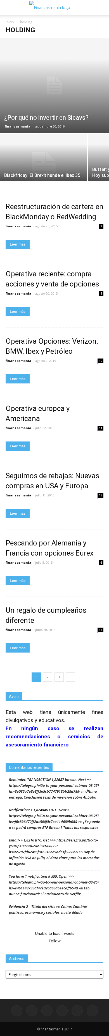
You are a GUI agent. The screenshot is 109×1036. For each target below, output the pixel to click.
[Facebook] (16, 1010)
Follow (55, 940)
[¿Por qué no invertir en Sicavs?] (54, 85)
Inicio (10, 22)
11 (100, 428)
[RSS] (62, 1010)
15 (100, 495)
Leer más (17, 244)
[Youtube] (92, 1010)
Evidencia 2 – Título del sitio (32, 906)
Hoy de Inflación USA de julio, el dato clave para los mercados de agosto (54, 857)
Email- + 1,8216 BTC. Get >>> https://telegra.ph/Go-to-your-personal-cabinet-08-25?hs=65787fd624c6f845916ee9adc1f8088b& (53, 846)
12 (100, 361)
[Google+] (31, 1010)
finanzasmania (17, 126)
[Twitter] (77, 1010)
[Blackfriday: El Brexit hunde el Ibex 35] (43, 166)
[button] (101, 7)
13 (100, 630)
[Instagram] (47, 1010)
